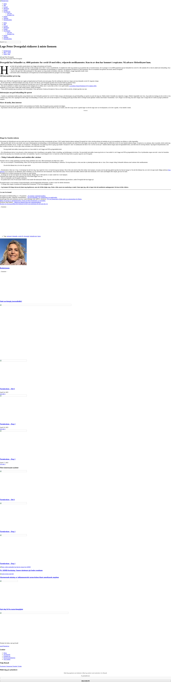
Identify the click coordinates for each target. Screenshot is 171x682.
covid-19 (20, 236)
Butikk (5, 16)
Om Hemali (7, 12)
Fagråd (5, 10)
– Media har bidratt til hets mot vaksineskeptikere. (27, 202)
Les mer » (3, 394)
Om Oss (9, 13)
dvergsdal (26, 236)
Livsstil (6, 7)
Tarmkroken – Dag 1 (7, 459)
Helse (5, 4)
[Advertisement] (53, 122)
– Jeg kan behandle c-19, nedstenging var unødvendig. (42, 197)
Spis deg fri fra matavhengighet (11, 609)
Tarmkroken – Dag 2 (7, 424)
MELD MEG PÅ (85, 681)
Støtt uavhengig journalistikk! (11, 301)
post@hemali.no (4, 646)
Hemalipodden (8, 20)
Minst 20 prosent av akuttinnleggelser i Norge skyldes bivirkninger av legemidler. (23, 200)
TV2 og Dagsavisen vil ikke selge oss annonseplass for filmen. (64, 199)
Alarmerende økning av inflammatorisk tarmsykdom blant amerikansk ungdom (29, 577)
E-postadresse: (85, 676)
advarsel (9, 236)
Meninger (6, 8)
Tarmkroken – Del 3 (7, 389)
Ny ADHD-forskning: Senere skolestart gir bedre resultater (21, 570)
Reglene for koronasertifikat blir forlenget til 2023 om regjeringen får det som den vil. (24, 204)
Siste (8, 54)
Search (2, 42)
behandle (14, 236)
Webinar (6, 18)
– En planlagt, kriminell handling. (36, 196)
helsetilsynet (33, 236)
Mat (5, 5)
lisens (39, 236)
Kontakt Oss (10, 15)
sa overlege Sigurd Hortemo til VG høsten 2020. (83, 86)
